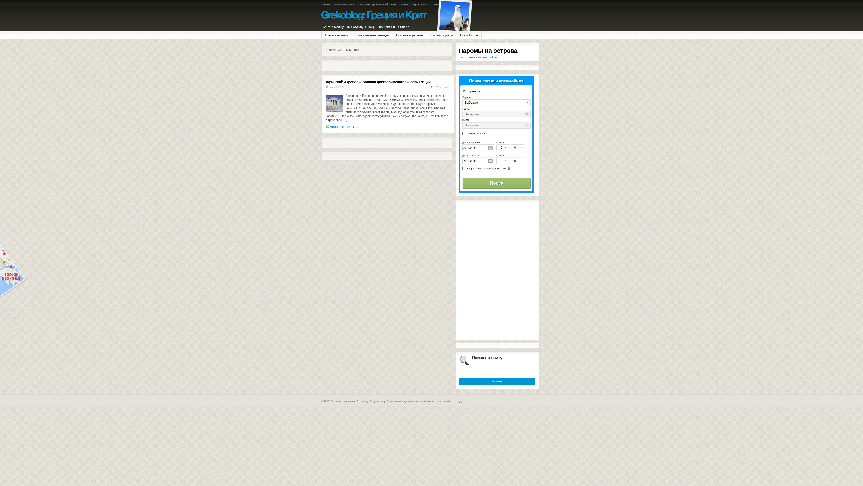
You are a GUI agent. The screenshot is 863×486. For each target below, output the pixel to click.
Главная (326, 4)
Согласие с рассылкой (437, 401)
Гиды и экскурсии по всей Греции (377, 4)
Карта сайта (419, 4)
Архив (404, 4)
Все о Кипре (469, 35)
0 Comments (443, 87)
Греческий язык (336, 35)
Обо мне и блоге (344, 4)
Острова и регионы (410, 35)
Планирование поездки (372, 35)
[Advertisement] (378, 65)
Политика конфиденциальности (405, 401)
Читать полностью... (344, 126)
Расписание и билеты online (478, 57)
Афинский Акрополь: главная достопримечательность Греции (378, 81)
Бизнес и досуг (442, 35)
